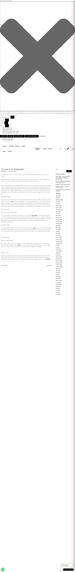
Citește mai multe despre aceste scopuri (10, 132)
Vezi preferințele (19, 136)
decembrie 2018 (59, 261)
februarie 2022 (59, 237)
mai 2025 (58, 203)
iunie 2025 (58, 201)
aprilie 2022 (58, 233)
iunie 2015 (58, 290)
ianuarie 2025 (58, 207)
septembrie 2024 (59, 209)
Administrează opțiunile (7, 128)
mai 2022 (58, 231)
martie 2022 (58, 235)
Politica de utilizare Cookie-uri (8, 138)
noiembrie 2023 (59, 221)
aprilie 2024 (58, 215)
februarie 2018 (59, 280)
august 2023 (58, 225)
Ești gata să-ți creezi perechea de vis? (63, 184)
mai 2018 (57, 274)
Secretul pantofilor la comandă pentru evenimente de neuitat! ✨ (63, 181)
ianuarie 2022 (58, 239)
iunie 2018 (58, 272)
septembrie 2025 (59, 199)
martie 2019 (58, 255)
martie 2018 (58, 278)
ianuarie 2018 (58, 282)
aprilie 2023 (58, 227)
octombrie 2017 (59, 284)
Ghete (23, 146)
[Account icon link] (72, 148)
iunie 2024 (58, 213)
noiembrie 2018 (59, 262)
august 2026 (58, 196)
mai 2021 (58, 247)
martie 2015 (58, 294)
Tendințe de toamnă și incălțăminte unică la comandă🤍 (62, 187)
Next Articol (49, 265)
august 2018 (58, 268)
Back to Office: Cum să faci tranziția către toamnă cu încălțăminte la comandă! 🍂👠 (63, 178)
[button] (37, 56)
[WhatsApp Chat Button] (2, 569)
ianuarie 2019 (58, 259)
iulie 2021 (58, 245)
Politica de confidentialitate (8, 140)
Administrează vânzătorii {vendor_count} (11, 131)
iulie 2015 (58, 288)
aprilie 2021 (58, 249)
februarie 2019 (59, 257)
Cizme (4, 151)
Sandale (17, 146)
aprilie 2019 (58, 253)
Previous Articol (3, 265)
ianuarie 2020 (58, 251)
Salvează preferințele (31, 136)
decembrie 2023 (59, 219)
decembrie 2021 (59, 241)
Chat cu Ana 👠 (68, 569)
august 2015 (58, 286)
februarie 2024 (59, 217)
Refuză (10, 136)
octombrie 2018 (59, 264)
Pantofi (5, 146)
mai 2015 (58, 292)
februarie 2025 (59, 205)
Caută (57, 169)
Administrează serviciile (7, 129)
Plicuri (10, 151)
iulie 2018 (58, 270)
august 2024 (58, 211)
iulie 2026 (58, 197)
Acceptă (3, 136)
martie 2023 (58, 229)
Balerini (11, 146)
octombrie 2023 (59, 223)
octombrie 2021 (59, 243)
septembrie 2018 (59, 266)
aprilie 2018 (58, 276)
